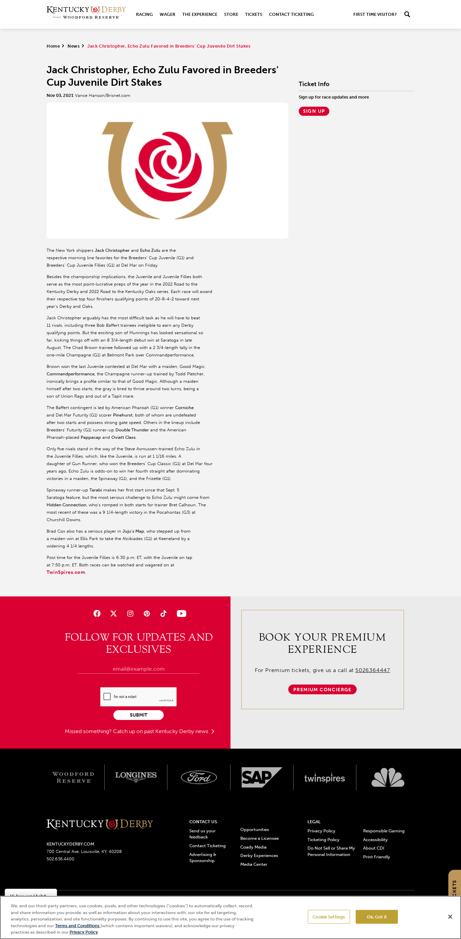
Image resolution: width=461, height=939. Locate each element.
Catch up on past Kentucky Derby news (161, 731)
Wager (167, 14)
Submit (138, 715)
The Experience (199, 14)
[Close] (450, 916)
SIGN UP (314, 111)
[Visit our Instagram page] (130, 613)
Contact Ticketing (291, 14)
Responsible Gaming (384, 830)
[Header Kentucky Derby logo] (86, 14)
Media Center (253, 864)
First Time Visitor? (375, 14)
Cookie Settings (329, 916)
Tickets (253, 14)
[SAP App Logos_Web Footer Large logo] (262, 777)
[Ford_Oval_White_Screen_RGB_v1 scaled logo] (199, 777)
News (73, 46)
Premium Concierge (322, 690)
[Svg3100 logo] (387, 777)
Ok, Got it (377, 916)
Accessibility (375, 839)
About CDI (373, 848)
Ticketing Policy (323, 839)
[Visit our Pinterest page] (147, 613)
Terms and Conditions (78, 925)
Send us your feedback (202, 833)
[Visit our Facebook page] (97, 613)
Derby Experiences (259, 855)
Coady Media (253, 847)
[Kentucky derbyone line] (100, 825)
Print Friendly (376, 856)
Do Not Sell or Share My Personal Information (331, 851)
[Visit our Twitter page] (113, 613)
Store (231, 14)
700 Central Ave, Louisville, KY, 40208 (84, 851)
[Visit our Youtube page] (180, 613)
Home (53, 46)
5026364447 (372, 670)
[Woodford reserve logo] (73, 777)
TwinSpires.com (66, 572)
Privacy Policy (321, 830)
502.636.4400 (60, 858)
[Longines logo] (136, 777)
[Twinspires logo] (325, 777)
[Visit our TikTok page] (163, 613)
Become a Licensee (259, 838)
